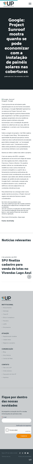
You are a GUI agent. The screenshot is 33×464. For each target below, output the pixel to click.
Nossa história (7, 307)
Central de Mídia (7, 358)
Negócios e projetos (9, 343)
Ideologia (5, 311)
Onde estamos (7, 371)
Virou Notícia (7, 355)
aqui (23, 217)
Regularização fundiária (10, 336)
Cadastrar (24, 436)
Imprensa (5, 377)
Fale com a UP (7, 367)
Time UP (5, 314)
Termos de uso (6, 456)
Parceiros (6, 321)
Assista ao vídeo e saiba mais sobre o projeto (16, 152)
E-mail (4, 417)
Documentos (7, 327)
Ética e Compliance (8, 317)
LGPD (5, 324)
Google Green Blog (10, 135)
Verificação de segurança (23, 425)
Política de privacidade (24, 456)
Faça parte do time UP (9, 374)
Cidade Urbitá (7, 339)
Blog (4, 352)
